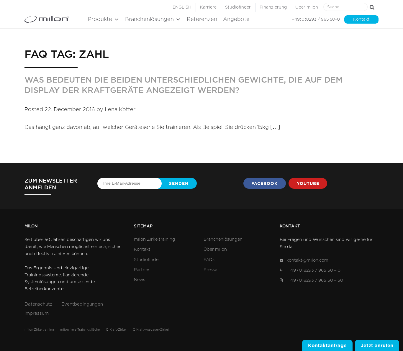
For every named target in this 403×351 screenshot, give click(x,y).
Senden (179, 183)
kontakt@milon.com (307, 260)
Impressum (36, 313)
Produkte (100, 19)
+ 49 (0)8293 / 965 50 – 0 (313, 270)
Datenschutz (38, 304)
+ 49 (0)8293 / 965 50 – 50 (314, 280)
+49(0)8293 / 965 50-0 (316, 19)
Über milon (306, 7)
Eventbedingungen (82, 304)
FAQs (209, 259)
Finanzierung (273, 7)
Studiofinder (238, 7)
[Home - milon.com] (54, 19)
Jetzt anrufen (377, 345)
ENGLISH (182, 7)
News (139, 280)
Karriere (208, 7)
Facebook (264, 183)
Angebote (236, 19)
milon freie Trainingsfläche (80, 329)
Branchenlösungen (149, 19)
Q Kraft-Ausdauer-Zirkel (151, 329)
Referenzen (202, 19)
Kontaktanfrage (327, 345)
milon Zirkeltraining (154, 239)
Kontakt (361, 19)
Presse (210, 270)
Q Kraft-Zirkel (116, 329)
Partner (142, 270)
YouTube (308, 183)
